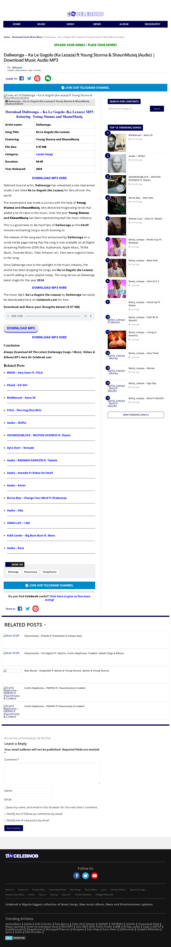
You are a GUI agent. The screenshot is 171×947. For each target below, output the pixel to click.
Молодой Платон (58, 929)
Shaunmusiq (30, 571)
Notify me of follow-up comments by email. (35, 814)
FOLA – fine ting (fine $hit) (24, 410)
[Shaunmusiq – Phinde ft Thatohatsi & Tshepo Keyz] (13, 640)
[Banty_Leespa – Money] (117, 373)
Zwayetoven (35, 929)
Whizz (16, 67)
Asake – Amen (16, 485)
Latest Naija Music (57, 889)
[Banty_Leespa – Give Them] (117, 358)
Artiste (31, 894)
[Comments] (48, 78)
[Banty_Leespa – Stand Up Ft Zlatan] (117, 307)
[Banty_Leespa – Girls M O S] (117, 289)
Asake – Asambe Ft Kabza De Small (30, 473)
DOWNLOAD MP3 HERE (49, 178)
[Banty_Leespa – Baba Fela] (117, 268)
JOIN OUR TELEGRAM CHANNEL (87, 87)
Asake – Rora (15, 548)
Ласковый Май (148, 924)
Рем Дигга (62, 924)
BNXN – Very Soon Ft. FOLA (25, 372)
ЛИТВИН (117, 924)
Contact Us (23, 889)
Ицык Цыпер (14, 926)
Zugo (146, 926)
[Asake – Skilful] (117, 163)
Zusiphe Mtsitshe (148, 929)
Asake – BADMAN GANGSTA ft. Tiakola (32, 460)
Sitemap (54, 894)
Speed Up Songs (137, 889)
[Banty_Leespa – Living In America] (117, 340)
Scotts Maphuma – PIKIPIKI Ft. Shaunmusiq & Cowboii (55, 688)
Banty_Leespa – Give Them (144, 353)
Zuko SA (77, 924)
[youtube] (94, 875)
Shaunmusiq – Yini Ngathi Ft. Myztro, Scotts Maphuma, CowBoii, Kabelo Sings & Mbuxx (74, 653)
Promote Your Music (14, 894)
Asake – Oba (15, 510)
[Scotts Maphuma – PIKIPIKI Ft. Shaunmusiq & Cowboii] (13, 693)
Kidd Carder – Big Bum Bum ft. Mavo (31, 535)
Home (7, 37)
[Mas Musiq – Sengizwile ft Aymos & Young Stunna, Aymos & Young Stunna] (13, 675)
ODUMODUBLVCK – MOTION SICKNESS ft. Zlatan (39, 435)
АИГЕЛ (156, 926)
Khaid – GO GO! (17, 385)
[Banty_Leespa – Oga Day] (117, 388)
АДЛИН (103, 924)
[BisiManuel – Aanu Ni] (117, 142)
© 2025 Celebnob (83, 894)
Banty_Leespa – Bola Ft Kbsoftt (146, 398)
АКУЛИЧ (67, 926)
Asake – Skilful (16, 423)
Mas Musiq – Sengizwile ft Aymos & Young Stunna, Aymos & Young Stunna (66, 670)
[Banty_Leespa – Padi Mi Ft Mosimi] (117, 322)
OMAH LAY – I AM (18, 523)
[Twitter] (29, 78)
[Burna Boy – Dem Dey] (117, 205)
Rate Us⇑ (66, 894)
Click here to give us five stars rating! (68, 598)
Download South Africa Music (27, 37)
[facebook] (76, 875)
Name (8, 790)
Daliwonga (13, 571)
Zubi (38, 924)
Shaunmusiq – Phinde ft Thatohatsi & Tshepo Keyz (53, 635)
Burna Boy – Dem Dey (141, 197)
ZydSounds (126, 929)
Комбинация (14, 929)
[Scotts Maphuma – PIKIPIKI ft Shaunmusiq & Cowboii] (13, 711)
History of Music (118, 889)
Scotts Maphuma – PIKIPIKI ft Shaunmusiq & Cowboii (54, 706)
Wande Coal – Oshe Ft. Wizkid (145, 218)
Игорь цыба (131, 926)
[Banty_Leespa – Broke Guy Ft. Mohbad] (117, 247)
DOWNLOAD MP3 (21, 328)
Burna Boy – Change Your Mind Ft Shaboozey (37, 498)
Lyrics (104, 889)
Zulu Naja (93, 929)
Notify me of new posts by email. (28, 820)
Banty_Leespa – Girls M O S (144, 281)
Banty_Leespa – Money (142, 368)
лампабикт (13, 924)
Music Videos (91, 889)
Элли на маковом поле (42, 926)
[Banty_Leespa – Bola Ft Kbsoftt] (117, 403)
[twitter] (85, 875)
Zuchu (47, 924)
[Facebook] (21, 78)
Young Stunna (49, 571)
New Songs (75, 889)
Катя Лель (110, 929)
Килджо (78, 929)
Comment (12, 759)
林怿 (118, 926)
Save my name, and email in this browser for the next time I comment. (52, 807)
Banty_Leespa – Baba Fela (143, 260)
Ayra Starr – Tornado (20, 448)
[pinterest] (37, 78)
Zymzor (90, 924)
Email (8, 799)
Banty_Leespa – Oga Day (142, 383)
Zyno (8, 932)
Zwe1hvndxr (33, 932)
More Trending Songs (135, 414)
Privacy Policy (38, 889)
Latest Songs (44, 154)
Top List (42, 894)
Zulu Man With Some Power (94, 926)
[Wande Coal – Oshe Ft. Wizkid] (117, 226)
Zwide (28, 924)
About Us (9, 889)
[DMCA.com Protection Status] (85, 938)
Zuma (18, 932)
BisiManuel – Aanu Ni (21, 397)
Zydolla (130, 924)
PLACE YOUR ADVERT (102, 45)
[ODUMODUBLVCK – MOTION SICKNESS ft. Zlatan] (117, 184)
